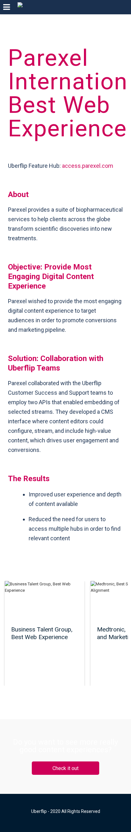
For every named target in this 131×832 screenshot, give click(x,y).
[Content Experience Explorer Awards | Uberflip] (20, 7)
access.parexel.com (87, 165)
